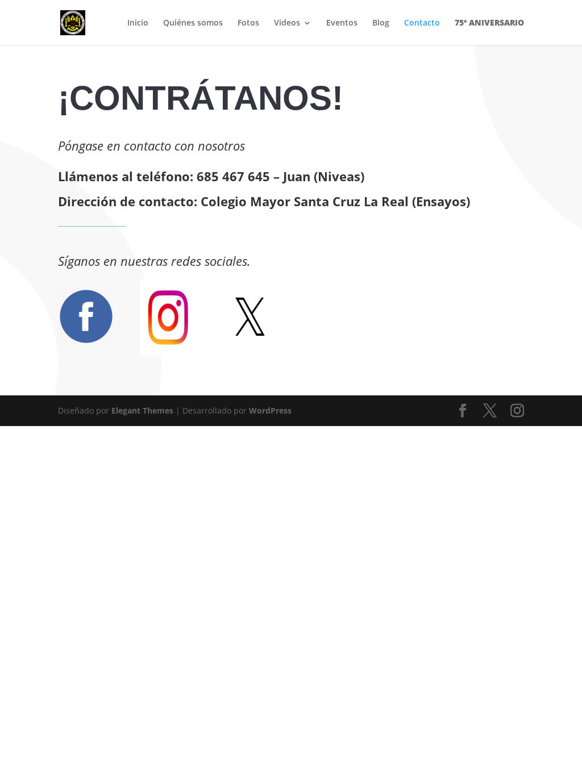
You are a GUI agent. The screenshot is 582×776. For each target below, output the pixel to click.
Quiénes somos (193, 23)
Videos (287, 23)
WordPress (270, 410)
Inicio (137, 23)
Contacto (422, 23)
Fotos (248, 23)
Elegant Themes (142, 410)
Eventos (341, 23)
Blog (380, 23)
